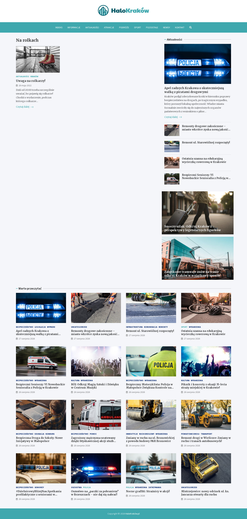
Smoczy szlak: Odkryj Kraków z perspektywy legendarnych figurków (192, 228)
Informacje (74, 27)
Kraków (34, 76)
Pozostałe (152, 27)
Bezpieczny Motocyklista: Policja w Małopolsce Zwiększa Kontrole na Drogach (149, 388)
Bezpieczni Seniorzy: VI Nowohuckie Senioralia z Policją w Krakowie (205, 178)
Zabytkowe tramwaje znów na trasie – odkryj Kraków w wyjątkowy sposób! (193, 273)
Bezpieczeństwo (24, 327)
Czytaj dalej (23, 106)
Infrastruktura (134, 327)
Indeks (59, 27)
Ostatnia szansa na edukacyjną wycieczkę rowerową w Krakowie (204, 160)
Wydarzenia (195, 327)
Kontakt (179, 27)
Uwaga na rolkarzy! (30, 81)
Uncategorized (79, 327)
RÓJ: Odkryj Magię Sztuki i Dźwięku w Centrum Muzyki (95, 386)
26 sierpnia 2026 (27, 392)
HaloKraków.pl (133, 513)
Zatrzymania (154, 487)
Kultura (75, 380)
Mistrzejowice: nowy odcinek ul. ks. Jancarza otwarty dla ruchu (205, 493)
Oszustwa (76, 487)
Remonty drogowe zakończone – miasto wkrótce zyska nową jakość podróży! (205, 129)
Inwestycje (132, 434)
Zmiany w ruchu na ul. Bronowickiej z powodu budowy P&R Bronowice (150, 439)
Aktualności (92, 27)
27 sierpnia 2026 (27, 338)
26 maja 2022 (25, 85)
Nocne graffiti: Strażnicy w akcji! (148, 491)
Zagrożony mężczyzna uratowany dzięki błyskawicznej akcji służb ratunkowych (93, 441)
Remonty (163, 327)
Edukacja (39, 434)
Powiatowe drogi (190, 434)
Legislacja (40, 327)
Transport (206, 434)
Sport (137, 27)
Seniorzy (39, 487)
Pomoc (93, 434)
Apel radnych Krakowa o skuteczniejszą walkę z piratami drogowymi (194, 90)
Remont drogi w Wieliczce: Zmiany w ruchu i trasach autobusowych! (206, 439)
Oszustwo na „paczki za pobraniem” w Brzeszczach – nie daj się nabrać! (95, 493)
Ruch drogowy (146, 434)
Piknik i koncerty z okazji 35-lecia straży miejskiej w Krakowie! (204, 386)
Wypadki (51, 327)
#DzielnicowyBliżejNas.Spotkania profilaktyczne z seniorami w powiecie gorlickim (38, 494)
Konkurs (50, 434)
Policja (87, 487)
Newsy (166, 27)
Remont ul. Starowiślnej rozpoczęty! (206, 142)
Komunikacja (150, 327)
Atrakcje (109, 27)
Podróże (124, 27)
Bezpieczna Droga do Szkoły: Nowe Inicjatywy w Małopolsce (39, 439)
